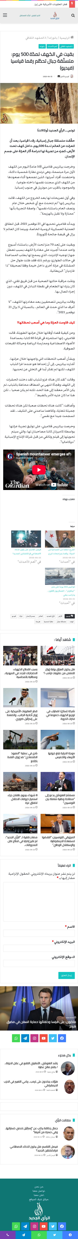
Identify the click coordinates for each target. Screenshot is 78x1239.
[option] (39, 1008)
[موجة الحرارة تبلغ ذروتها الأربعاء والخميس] (58, 739)
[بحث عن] (73, 17)
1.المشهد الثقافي (35, 38)
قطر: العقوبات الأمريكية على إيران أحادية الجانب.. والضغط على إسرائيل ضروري (21, 715)
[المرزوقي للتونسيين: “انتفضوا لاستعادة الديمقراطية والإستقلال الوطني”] (58, 823)
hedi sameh (51, 1090)
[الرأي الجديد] (39, 15)
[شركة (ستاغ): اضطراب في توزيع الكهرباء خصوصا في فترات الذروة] (58, 697)
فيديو (14, 616)
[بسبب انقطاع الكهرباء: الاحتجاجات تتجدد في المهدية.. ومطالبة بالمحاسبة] (20, 655)
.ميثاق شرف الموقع (39, 1199)
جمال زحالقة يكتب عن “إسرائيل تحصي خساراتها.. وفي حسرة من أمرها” (31, 1130)
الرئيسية (65, 38)
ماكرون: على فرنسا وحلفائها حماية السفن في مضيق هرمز (41, 1024)
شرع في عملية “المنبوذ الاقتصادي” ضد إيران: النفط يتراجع (22, 757)
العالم (41, 616)
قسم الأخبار (64, 76)
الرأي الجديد (51, 616)
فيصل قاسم (51, 1155)
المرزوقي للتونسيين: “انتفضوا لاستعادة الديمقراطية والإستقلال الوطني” (58, 841)
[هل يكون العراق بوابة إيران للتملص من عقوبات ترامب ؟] (58, 655)
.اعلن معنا (39, 1195)
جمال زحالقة (50, 1137)
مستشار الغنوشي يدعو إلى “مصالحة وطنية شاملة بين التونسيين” (60, 799)
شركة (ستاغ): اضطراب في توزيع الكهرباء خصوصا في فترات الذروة (60, 715)
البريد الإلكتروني (63, 941)
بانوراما (52, 38)
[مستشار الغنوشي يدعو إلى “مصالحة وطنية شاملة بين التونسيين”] (58, 781)
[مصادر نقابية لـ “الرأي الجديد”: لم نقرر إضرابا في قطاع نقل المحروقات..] (20, 823)
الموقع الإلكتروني (63, 956)
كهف (71, 621)
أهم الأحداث (52, 46)
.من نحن (39, 1187)
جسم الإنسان (30, 616)
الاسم (70, 926)
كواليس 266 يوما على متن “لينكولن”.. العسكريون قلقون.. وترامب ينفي (61, 591)
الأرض (60, 616)
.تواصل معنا (39, 1191)
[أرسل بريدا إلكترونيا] (59, 76)
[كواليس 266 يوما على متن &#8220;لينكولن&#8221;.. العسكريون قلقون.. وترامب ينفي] (60, 576)
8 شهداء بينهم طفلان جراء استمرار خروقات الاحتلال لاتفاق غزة (22, 799)
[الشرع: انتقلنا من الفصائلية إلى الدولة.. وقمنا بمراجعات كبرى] (60, 539)
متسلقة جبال (61, 621)
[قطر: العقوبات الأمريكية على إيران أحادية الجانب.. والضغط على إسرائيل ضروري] (20, 697)
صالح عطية (51, 1072)
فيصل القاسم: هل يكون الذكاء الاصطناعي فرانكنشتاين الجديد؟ (34, 1148)
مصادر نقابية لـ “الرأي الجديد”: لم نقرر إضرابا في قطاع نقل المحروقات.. (21, 841)
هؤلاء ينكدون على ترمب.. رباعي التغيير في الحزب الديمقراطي (31, 1083)
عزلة (21, 616)
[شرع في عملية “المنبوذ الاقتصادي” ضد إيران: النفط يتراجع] (20, 739)
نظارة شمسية (48, 621)
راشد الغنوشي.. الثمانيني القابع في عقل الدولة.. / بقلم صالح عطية (31, 1065)
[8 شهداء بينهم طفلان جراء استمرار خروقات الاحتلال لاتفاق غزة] (20, 781)
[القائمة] (5, 17)
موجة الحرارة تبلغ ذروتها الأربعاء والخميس (61, 755)
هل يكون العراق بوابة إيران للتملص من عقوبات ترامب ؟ (59, 671)
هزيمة (38, 621)
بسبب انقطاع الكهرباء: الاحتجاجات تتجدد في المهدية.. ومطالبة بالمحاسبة (20, 673)
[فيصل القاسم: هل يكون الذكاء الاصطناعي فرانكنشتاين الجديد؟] (26, 539)
